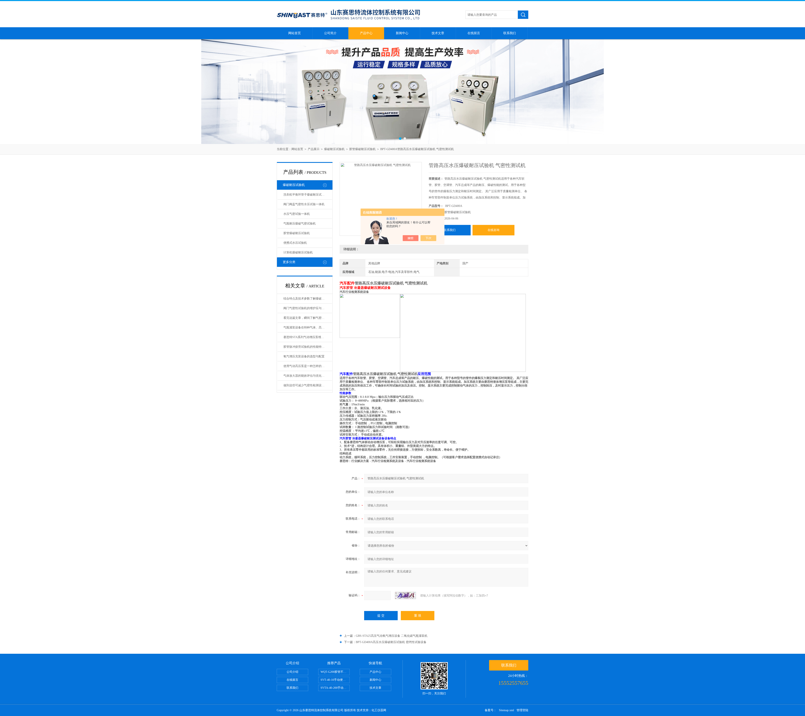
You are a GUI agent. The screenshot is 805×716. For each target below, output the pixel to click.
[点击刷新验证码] (405, 595)
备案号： (490, 710)
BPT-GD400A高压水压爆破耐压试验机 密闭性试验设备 (391, 642)
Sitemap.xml (506, 710)
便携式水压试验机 (295, 242)
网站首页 (294, 33)
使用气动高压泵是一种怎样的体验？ (306, 366)
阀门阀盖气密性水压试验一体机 (304, 204)
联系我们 (509, 33)
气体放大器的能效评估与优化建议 (305, 375)
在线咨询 (493, 230)
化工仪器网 (378, 710)
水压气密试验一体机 (296, 213)
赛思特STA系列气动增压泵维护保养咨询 (307, 337)
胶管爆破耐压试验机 (362, 149)
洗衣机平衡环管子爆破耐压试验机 (305, 194)
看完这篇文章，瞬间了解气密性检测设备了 (307, 317)
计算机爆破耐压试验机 (298, 252)
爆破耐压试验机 (334, 149)
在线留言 (473, 33)
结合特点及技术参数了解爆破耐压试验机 (307, 298)
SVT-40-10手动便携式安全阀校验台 (335, 679)
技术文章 (438, 33)
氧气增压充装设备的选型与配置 (304, 356)
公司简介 (330, 33)
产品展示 (313, 149)
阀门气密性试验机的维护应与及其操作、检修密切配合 (307, 308)
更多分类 (289, 262)
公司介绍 (292, 671)
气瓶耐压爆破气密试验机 (299, 223)
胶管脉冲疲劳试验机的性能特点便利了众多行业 (307, 346)
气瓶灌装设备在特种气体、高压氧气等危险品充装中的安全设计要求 (307, 327)
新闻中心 (402, 33)
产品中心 (366, 33)
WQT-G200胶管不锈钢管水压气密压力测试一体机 (335, 671)
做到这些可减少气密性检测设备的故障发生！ (307, 385)
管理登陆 (522, 710)
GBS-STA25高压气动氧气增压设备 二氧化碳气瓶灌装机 (391, 635)
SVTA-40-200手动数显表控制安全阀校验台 (335, 687)
